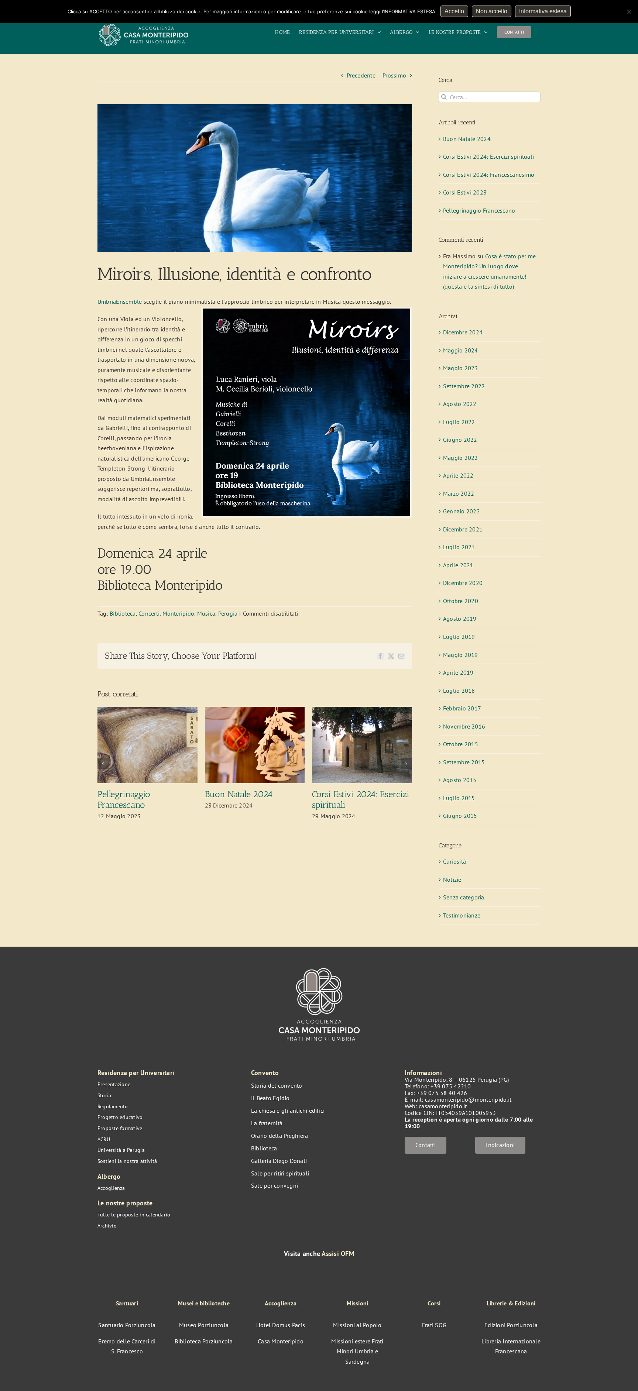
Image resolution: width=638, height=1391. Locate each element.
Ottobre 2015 (460, 744)
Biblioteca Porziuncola (204, 1341)
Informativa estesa (543, 11)
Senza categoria (463, 897)
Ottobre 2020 (460, 601)
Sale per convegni (274, 1185)
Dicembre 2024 (463, 332)
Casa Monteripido (280, 1341)
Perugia (228, 613)
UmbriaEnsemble (119, 301)
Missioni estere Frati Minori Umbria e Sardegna (357, 1351)
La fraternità (266, 1123)
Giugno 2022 (460, 439)
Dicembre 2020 (463, 582)
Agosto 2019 (460, 618)
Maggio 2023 (460, 368)
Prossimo (394, 75)
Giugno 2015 (460, 815)
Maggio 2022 (460, 457)
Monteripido (178, 613)
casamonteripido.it (443, 1106)
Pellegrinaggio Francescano (123, 799)
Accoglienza (111, 1188)
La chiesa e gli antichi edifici (288, 1110)
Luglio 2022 (459, 422)
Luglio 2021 (459, 547)
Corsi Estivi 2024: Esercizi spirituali (360, 799)
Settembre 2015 (464, 762)
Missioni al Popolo (357, 1325)
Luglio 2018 (459, 690)
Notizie (452, 879)
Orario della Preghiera (279, 1135)
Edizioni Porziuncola (511, 1325)
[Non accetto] (628, 11)
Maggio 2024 (460, 350)
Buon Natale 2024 (238, 794)
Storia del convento (276, 1085)
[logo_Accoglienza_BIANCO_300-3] (319, 964)
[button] (103, 763)
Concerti (149, 613)
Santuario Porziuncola (126, 1325)
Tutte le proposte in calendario (133, 1214)
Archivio (107, 1225)
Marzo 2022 (458, 493)
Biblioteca (123, 613)
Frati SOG (434, 1325)
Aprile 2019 (458, 672)
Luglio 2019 (459, 636)
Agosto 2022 (460, 403)
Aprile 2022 (458, 475)
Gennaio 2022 (461, 511)
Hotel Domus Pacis (280, 1325)
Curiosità (454, 861)
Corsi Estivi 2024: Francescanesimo (488, 174)
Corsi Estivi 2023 (465, 192)
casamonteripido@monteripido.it (468, 1099)
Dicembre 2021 (463, 529)
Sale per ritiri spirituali (280, 1173)
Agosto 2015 (460, 780)
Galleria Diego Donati (279, 1160)
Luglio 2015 (459, 798)
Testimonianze (461, 915)
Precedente (361, 75)
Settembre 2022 (464, 386)
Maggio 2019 (460, 654)
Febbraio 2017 (462, 708)
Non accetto (491, 11)
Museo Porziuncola (204, 1325)
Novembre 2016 (464, 726)
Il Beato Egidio (270, 1098)
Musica (206, 613)
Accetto (454, 11)
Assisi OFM (338, 1253)
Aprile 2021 (458, 565)
